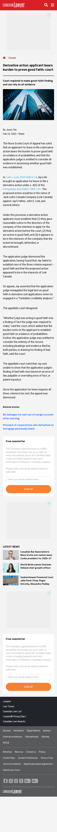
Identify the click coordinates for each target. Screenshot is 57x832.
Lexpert (7, 701)
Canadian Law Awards (14, 721)
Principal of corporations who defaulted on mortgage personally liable (28, 426)
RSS (5, 743)
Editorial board (31, 737)
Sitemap (45, 737)
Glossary (7, 730)
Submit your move (11, 770)
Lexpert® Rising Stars (14, 716)
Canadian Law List (12, 711)
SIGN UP (28, 489)
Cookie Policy (9, 758)
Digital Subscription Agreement (38, 764)
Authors (47, 730)
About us (19, 752)
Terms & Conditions (12, 764)
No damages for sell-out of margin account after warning (28, 416)
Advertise (7, 752)
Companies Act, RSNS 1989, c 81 (22, 189)
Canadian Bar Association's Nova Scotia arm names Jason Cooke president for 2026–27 (36, 555)
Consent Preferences (28, 758)
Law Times (8, 706)
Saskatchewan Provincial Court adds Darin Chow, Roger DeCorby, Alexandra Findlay (36, 580)
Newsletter (19, 730)
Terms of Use (47, 758)
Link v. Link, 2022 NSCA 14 (21, 177)
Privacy (42, 752)
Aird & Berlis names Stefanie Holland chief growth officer (35, 566)
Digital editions (33, 730)
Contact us (31, 752)
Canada (12, 57)
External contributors (12, 737)
